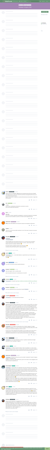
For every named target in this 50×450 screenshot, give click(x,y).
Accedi (47, 1)
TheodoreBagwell (10, 239)
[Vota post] (29, 200)
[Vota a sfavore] (31, 200)
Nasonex (8, 238)
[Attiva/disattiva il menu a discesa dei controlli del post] (37, 200)
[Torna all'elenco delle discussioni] (1, 1)
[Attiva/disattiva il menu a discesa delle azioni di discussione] (47, 12)
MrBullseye (9, 326)
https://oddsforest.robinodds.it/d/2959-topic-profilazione (27, 281)
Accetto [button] (47, 448)
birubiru (26, 289)
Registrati (43, 1)
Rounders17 (9, 281)
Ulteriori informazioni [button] (7, 449)
